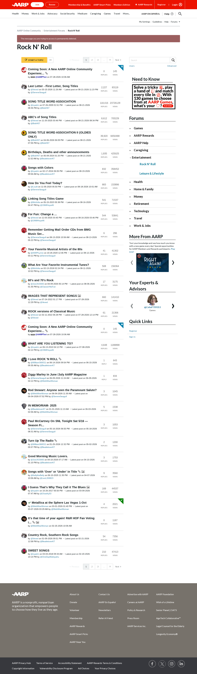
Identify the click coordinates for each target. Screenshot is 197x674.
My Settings (144, 21)
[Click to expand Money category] (131, 197)
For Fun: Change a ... (42, 214)
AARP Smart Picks (102, 4)
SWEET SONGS (38, 550)
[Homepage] (20, 4)
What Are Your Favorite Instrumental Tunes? (58, 264)
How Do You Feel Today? (45, 183)
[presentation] (132, 261)
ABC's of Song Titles (42, 117)
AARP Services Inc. (136, 626)
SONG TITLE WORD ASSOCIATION (52, 101)
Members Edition (122, 4)
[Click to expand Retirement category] (131, 204)
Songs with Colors (40, 167)
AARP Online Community (29, 30)
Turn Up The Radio (41, 440)
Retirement (141, 203)
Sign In (132, 337)
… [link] (104, 60)
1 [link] (86, 60)
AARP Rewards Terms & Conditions (104, 663)
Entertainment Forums (54, 30)
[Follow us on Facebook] (152, 664)
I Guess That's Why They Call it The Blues (57, 487)
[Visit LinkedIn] (181, 664)
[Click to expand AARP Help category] (131, 143)
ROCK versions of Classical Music (51, 311)
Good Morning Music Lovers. (48, 456)
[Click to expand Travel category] (131, 218)
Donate (73, 602)
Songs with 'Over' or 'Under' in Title (53, 471)
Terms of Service (44, 663)
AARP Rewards (144, 135)
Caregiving (141, 150)
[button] (180, 13)
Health (138, 181)
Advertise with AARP (137, 594)
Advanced (171, 66)
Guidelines (157, 21)
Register (161, 4)
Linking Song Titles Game (46, 198)
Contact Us (104, 594)
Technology (141, 211)
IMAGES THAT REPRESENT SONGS (53, 295)
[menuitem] (15, 15)
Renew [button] (52, 4)
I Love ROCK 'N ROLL (43, 359)
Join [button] (37, 4)
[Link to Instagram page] (171, 664)
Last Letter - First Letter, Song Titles (53, 86)
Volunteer (74, 610)
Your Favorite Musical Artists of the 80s (55, 249)
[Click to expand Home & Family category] (131, 189)
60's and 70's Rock (41, 280)
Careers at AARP (135, 602)
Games (138, 128)
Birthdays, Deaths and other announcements (58, 152)
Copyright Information (23, 668)
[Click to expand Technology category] (131, 211)
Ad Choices (83, 668)
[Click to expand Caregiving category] (131, 150)
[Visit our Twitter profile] (162, 664)
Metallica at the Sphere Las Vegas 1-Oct (59, 502)
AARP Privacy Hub (21, 663)
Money (138, 196)
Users (132, 66)
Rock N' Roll (148, 164)
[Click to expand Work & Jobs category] (131, 226)
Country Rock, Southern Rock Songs (53, 534)
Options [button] (50, 60)
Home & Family (144, 189)
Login (175, 4)
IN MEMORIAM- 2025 (42, 405)
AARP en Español (150, 14)
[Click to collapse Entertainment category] (130, 158)
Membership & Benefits (79, 4)
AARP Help (141, 143)
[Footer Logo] (35, 594)
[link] (74, 60)
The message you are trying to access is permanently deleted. (48, 38)
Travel (138, 218)
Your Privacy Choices (105, 668)
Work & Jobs (142, 225)
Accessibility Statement (70, 663)
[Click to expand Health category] (131, 182)
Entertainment (141, 157)
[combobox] (152, 60)
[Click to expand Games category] (131, 128)
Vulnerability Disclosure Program (56, 668)
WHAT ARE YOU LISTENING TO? (50, 343)
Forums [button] (174, 21)
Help (166, 21)
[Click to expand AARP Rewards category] (131, 136)
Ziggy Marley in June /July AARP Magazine (57, 374)
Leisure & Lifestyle (152, 173)
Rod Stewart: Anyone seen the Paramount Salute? (62, 390)
